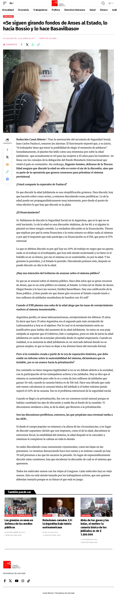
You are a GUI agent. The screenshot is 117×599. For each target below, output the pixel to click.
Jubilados (8, 16)
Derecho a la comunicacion (18, 515)
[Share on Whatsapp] (32, 44)
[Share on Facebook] (21, 44)
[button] (5, 3)
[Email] (7, 164)
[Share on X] (27, 44)
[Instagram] (23, 580)
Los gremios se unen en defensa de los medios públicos (19, 524)
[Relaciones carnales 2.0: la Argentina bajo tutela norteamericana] (58, 507)
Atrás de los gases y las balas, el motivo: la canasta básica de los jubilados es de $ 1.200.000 (95, 527)
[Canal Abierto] (58, 3)
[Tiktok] (29, 580)
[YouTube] (16, 580)
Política (47, 515)
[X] (10, 580)
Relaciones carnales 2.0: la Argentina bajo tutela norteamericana (57, 524)
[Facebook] (5, 580)
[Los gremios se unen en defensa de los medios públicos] (20, 507)
